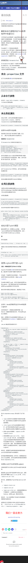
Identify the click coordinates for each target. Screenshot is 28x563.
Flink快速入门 (13, 319)
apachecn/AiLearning (14, 517)
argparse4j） (4, 56)
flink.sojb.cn (9, 20)
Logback (3, 279)
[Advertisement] (16, 559)
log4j (19, 277)
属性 (11, 78)
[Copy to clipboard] (26, 82)
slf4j (12, 270)
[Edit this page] (26, 15)
